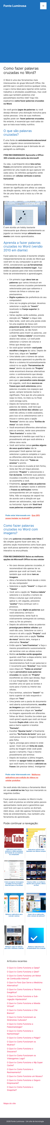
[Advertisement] (25, 38)
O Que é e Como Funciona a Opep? (23, 968)
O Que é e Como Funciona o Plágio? (23, 1038)
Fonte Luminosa (14, 6)
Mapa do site (9, 1103)
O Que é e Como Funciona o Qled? (23, 972)
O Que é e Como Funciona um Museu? (25, 1076)
